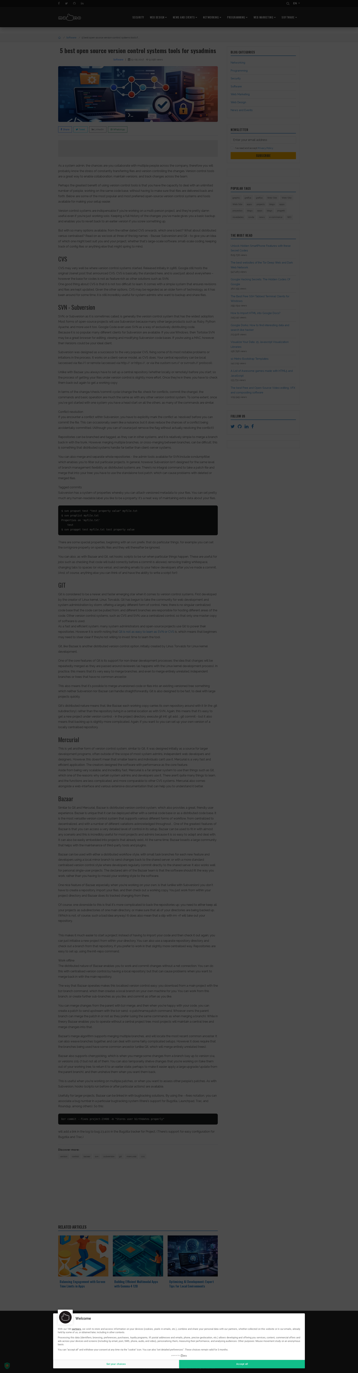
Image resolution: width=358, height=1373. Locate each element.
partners (76, 1329)
